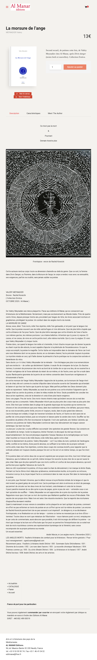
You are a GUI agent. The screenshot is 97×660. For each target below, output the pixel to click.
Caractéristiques (33, 113)
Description (14, 113)
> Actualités (12, 583)
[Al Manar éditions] (20, 7)
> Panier (10, 589)
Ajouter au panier (75, 67)
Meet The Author (55, 113)
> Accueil (11, 592)
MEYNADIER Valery (14, 32)
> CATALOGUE (13, 586)
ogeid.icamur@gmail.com (34, 540)
